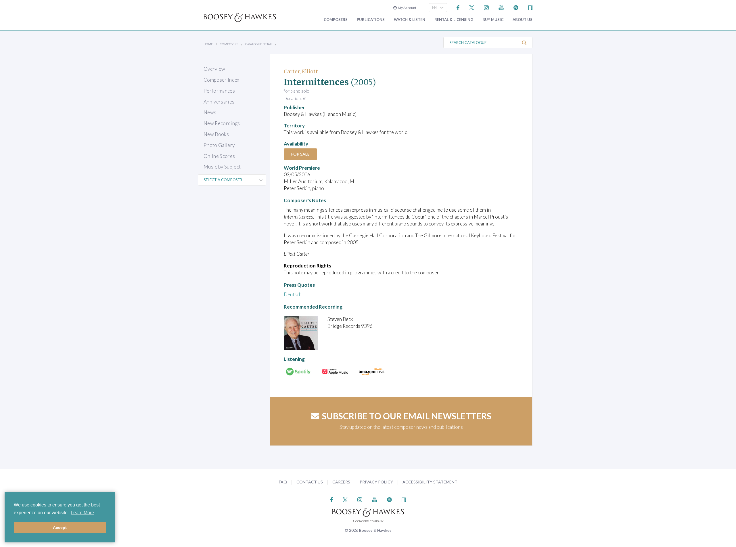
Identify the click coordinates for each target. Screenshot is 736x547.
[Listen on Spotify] (515, 7)
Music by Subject (222, 167)
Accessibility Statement (429, 481)
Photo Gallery (219, 145)
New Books (216, 134)
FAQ (283, 481)
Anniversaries (219, 102)
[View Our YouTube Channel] (501, 7)
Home (208, 44)
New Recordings (222, 123)
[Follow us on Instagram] (486, 7)
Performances (219, 91)
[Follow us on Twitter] (471, 7)
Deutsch (293, 294)
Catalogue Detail (258, 44)
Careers (341, 481)
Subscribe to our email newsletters (406, 416)
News (210, 112)
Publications (371, 20)
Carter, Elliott (301, 71)
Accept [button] (60, 527)
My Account (406, 7)
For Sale (300, 154)
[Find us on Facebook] (458, 7)
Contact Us (309, 481)
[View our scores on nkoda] (530, 7)
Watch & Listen (409, 20)
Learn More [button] (82, 512)
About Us (522, 20)
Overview (214, 69)
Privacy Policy (376, 481)
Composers (336, 20)
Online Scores (219, 156)
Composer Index (221, 80)
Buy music (492, 20)
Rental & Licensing (453, 20)
